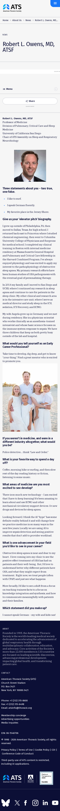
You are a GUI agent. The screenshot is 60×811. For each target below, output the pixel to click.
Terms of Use (25, 749)
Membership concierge (13, 715)
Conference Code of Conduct (17, 753)
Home (5, 20)
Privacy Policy (8, 749)
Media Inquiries (9, 722)
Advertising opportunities (15, 719)
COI (53, 749)
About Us (17, 20)
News (28, 20)
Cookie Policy (42, 749)
